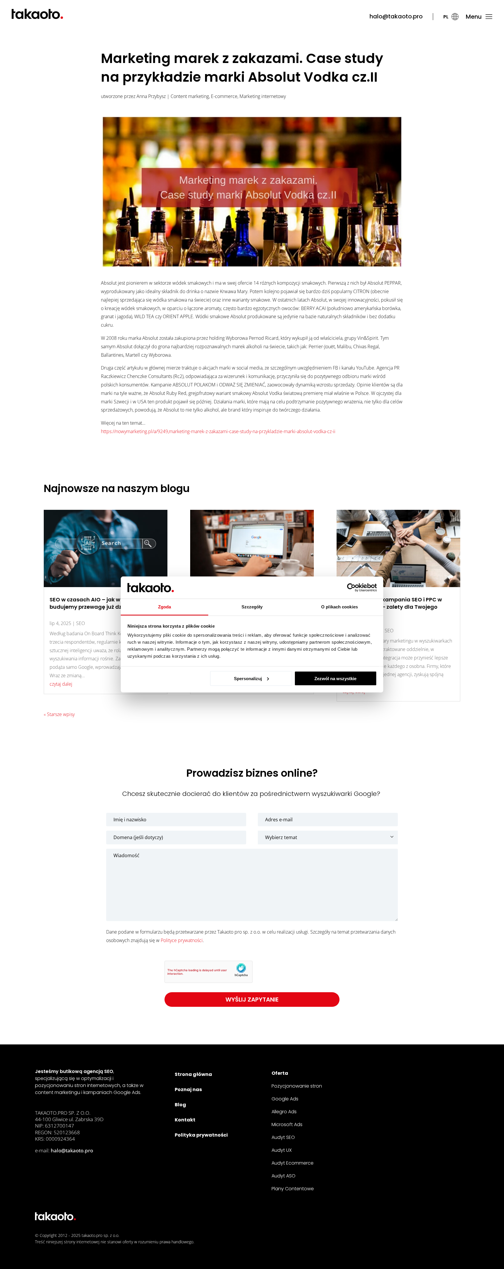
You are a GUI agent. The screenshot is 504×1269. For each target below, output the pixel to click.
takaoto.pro (92, 1235)
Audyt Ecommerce (293, 1163)
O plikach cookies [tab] (339, 606)
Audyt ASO (283, 1175)
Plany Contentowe (293, 1188)
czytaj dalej (61, 684)
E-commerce (224, 96)
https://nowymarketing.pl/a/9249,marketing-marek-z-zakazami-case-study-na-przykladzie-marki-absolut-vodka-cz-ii (218, 431)
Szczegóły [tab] (252, 606)
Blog (180, 1104)
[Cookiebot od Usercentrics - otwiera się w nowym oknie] (351, 587)
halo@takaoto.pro (396, 16)
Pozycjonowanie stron (297, 1086)
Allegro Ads (284, 1111)
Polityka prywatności (201, 1135)
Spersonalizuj (248, 678)
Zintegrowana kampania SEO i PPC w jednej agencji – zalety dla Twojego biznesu (392, 607)
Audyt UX (282, 1150)
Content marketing (190, 96)
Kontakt (185, 1119)
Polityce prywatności (182, 940)
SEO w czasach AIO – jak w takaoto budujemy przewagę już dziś (97, 603)
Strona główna (193, 1074)
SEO (80, 623)
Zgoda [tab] (164, 606)
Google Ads (285, 1098)
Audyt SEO (283, 1137)
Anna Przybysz (151, 96)
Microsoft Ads (287, 1124)
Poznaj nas (188, 1089)
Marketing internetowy (262, 96)
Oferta (280, 1073)
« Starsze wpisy (59, 714)
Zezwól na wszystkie (335, 678)
